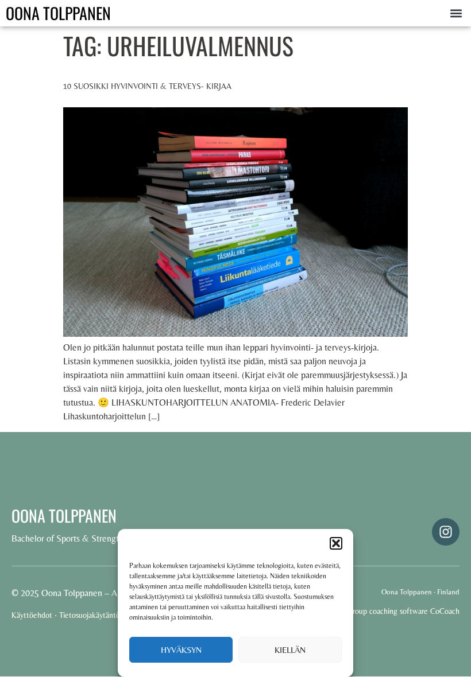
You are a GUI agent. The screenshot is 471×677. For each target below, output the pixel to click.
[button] (336, 543)
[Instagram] (446, 532)
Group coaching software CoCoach (403, 611)
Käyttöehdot (31, 615)
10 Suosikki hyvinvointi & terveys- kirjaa (147, 86)
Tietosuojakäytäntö (89, 615)
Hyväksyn (181, 650)
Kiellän (290, 650)
